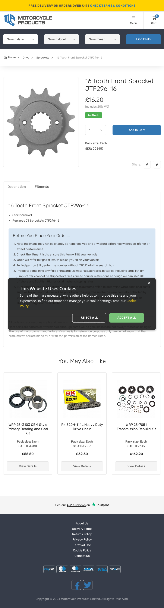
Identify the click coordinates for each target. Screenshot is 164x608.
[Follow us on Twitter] (87, 585)
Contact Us (82, 556)
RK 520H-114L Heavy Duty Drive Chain (33, 427)
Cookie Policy (82, 550)
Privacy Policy (82, 539)
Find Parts (143, 39)
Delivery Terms (82, 529)
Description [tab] (17, 187)
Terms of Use (82, 545)
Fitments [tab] (42, 187)
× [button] (149, 283)
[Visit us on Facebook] (76, 585)
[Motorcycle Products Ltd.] (27, 20)
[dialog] (82, 304)
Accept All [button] (126, 317)
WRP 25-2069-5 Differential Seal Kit (142, 427)
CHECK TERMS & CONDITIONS (112, 6)
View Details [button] (33, 466)
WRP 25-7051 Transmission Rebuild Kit (87, 427)
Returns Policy (82, 534)
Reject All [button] (89, 317)
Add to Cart (137, 130)
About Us (82, 523)
